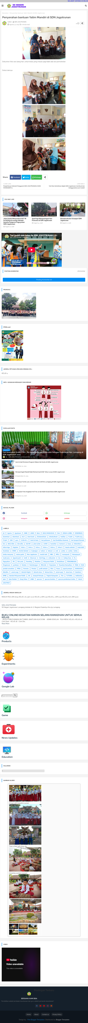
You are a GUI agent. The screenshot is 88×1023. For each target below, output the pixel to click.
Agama (9, 533)
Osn (59, 558)
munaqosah (65, 554)
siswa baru (69, 572)
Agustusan (18, 533)
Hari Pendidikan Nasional (60, 540)
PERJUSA (43, 565)
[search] (15, 695)
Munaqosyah (76, 554)
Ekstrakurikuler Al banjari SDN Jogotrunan (71, 219)
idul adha (20, 544)
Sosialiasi (78, 572)
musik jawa (6, 558)
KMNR (14, 551)
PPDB (18, 568)
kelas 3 (38, 547)
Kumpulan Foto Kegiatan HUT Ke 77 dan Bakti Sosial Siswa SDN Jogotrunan (40, 491)
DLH (23, 536)
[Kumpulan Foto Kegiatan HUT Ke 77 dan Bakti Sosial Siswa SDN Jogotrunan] (8, 494)
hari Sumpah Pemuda (77, 540)
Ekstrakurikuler (41, 536)
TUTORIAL (69, 575)
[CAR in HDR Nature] (23, 934)
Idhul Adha (11, 544)
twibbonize (78, 575)
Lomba (63, 551)
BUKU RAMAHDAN (48, 533)
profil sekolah (43, 568)
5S (3, 533)
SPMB (4, 575)
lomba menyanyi (8, 554)
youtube (66, 518)
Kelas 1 (23, 547)
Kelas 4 (45, 547)
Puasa (58, 568)
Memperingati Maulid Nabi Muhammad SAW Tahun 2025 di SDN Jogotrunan (40, 472)
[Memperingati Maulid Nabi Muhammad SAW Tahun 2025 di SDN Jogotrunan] (8, 474)
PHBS (76, 565)
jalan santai (36, 544)
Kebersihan (77, 544)
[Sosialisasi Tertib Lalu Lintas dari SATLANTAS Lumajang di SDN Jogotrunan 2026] (8, 484)
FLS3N (5, 540)
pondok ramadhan (8, 568)
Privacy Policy (56, 1014)
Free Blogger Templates (35, 1020)
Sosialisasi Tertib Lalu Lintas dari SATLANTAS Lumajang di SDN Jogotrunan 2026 (41, 482)
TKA (62, 575)
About (36, 1014)
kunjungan (34, 551)
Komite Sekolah (23, 551)
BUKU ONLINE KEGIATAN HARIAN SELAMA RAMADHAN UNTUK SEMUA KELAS (42, 616)
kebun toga (6, 547)
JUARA (45, 544)
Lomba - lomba (73, 551)
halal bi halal (34, 540)
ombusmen (51, 558)
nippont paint (17, 558)
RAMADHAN (79, 568)
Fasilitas (63, 536)
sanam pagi (14, 572)
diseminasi (15, 536)
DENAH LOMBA (67, 533)
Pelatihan (37, 561)
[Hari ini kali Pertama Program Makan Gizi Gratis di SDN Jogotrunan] (8, 464)
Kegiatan (15, 547)
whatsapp (67, 513)
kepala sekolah (70, 547)
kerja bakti (81, 547)
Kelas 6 (60, 547)
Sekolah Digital (26, 572)
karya (69, 544)
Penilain (24, 565)
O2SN (25, 558)
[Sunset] (13, 928)
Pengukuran (6, 565)
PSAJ (51, 568)
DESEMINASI (78, 533)
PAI (14, 561)
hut (4, 544)
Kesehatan (6, 551)
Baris (38, 533)
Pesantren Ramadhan (65, 565)
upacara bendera (50, 579)
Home (29, 1014)
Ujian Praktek (13, 579)
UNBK (32, 579)
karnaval (62, 544)
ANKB (32, 533)
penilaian (16, 565)
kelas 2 (30, 547)
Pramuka (26, 568)
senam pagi (59, 572)
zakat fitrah (6, 583)
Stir (29, 575)
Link (56, 551)
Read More (5, 623)
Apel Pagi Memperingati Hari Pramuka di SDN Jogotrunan (42, 219)
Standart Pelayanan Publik (17, 575)
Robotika (5, 572)
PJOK (82, 565)
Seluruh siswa (38, 572)
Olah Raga (42, 558)
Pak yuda (20, 561)
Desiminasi (6, 536)
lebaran (50, 551)
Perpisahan (52, 565)
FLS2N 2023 (79, 536)
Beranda (5, 13)
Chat (58, 533)
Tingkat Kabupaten (52, 575)
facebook (24, 513)
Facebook (16, 177)
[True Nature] (32, 928)
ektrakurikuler (53, 536)
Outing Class (67, 558)
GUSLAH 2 (24, 540)
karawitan (53, 544)
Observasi (33, 558)
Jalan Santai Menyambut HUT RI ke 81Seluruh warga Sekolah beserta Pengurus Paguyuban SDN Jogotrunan (14, 221)
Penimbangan (33, 565)
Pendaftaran (60, 561)
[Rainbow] (23, 928)
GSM (11, 540)
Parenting (29, 561)
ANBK (25, 533)
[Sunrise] (13, 934)
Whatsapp (37, 177)
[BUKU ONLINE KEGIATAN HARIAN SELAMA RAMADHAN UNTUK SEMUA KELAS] (2, 613)
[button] (86, 6)
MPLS (57, 554)
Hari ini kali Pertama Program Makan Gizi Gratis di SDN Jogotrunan (36, 462)
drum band (30, 536)
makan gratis (20, 554)
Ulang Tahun (23, 579)
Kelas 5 (52, 547)
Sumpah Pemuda (38, 575)
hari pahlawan (45, 540)
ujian (4, 579)
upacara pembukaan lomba (66, 579)
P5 (75, 558)
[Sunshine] (32, 934)
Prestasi (34, 568)
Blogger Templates (62, 1020)
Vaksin (80, 579)
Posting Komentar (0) (44, 280)
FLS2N (70, 536)
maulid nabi (43, 554)
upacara (39, 579)
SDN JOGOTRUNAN (9, 605)
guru (16, 540)
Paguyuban (6, 561)
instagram (24, 518)
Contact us (45, 1014)
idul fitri (28, 544)
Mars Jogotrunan (32, 554)
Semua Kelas (49, 572)
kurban (43, 551)
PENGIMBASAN (71, 561)
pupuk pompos (67, 568)
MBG (51, 554)
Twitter (27, 177)
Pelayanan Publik (48, 561)
